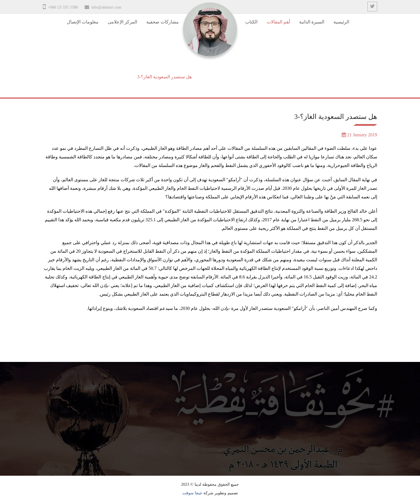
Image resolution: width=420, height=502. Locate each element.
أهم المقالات (278, 21)
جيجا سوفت (192, 493)
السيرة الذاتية (311, 21)
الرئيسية (341, 21)
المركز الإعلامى (122, 21)
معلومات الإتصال (83, 21)
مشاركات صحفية (162, 21)
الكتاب (251, 21)
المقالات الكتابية (213, 76)
